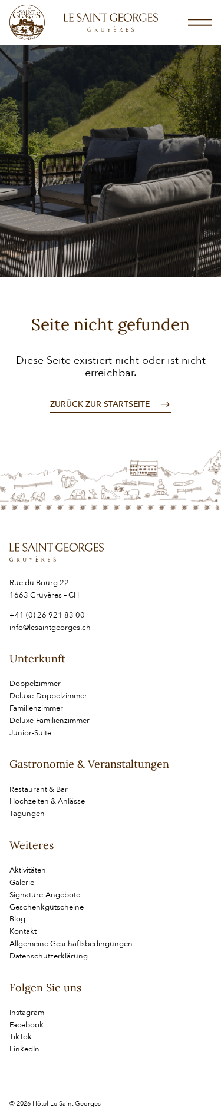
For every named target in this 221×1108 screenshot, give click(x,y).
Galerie (21, 882)
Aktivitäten (27, 870)
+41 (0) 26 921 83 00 (47, 615)
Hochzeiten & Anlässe (47, 801)
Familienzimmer (36, 708)
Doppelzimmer (35, 683)
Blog (17, 919)
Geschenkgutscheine (46, 907)
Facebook (26, 1025)
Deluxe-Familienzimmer (49, 720)
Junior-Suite (30, 733)
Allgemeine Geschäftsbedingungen (71, 943)
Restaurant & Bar (38, 789)
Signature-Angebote (44, 895)
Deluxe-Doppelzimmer (48, 696)
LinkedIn (24, 1049)
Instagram (26, 1012)
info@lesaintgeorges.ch (50, 627)
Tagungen (27, 813)
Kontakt (23, 931)
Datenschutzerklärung (48, 956)
